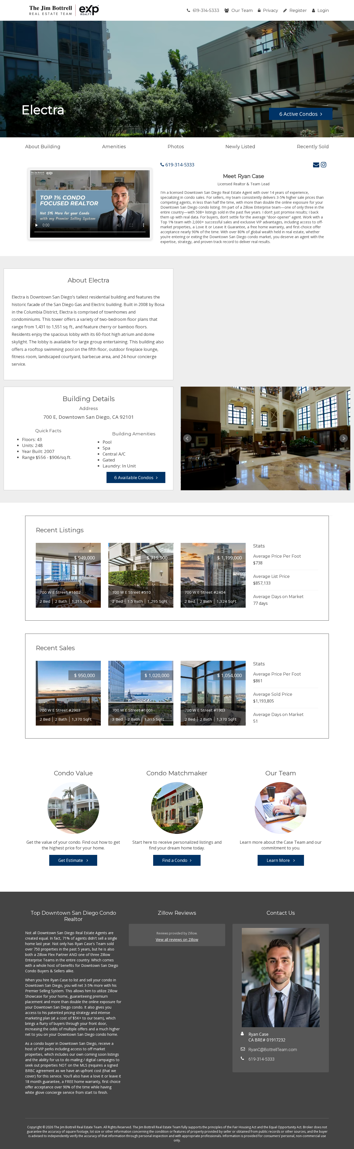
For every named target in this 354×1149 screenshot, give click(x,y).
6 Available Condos (133, 477)
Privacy (270, 10)
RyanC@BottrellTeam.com (273, 1049)
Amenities (114, 147)
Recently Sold (313, 147)
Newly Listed (240, 147)
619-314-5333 (206, 10)
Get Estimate (71, 860)
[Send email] (316, 164)
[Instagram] (323, 164)
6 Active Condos (298, 113)
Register (298, 10)
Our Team (242, 10)
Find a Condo (174, 860)
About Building (42, 147)
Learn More (279, 860)
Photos (176, 147)
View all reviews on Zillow (177, 939)
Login (323, 10)
